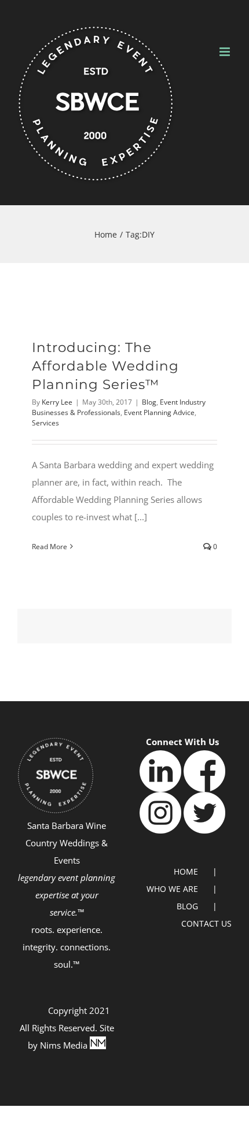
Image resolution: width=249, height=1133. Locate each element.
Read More (49, 546)
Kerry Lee (57, 402)
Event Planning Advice (159, 412)
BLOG (187, 906)
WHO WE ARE (172, 888)
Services (45, 423)
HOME (186, 871)
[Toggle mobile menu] (225, 52)
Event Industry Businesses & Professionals (119, 407)
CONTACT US (206, 923)
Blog (149, 402)
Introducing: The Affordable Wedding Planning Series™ (105, 366)
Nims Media (65, 1045)
